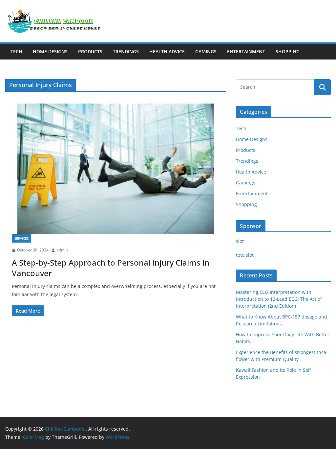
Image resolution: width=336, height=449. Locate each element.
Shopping (288, 51)
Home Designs (50, 51)
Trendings (126, 51)
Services (21, 238)
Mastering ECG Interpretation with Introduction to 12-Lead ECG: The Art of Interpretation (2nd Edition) (279, 299)
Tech (16, 51)
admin (62, 250)
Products (90, 51)
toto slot (245, 255)
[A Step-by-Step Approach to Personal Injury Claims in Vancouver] (116, 169)
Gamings (206, 51)
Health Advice (167, 51)
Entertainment (246, 51)
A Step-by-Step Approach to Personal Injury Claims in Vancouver (110, 267)
